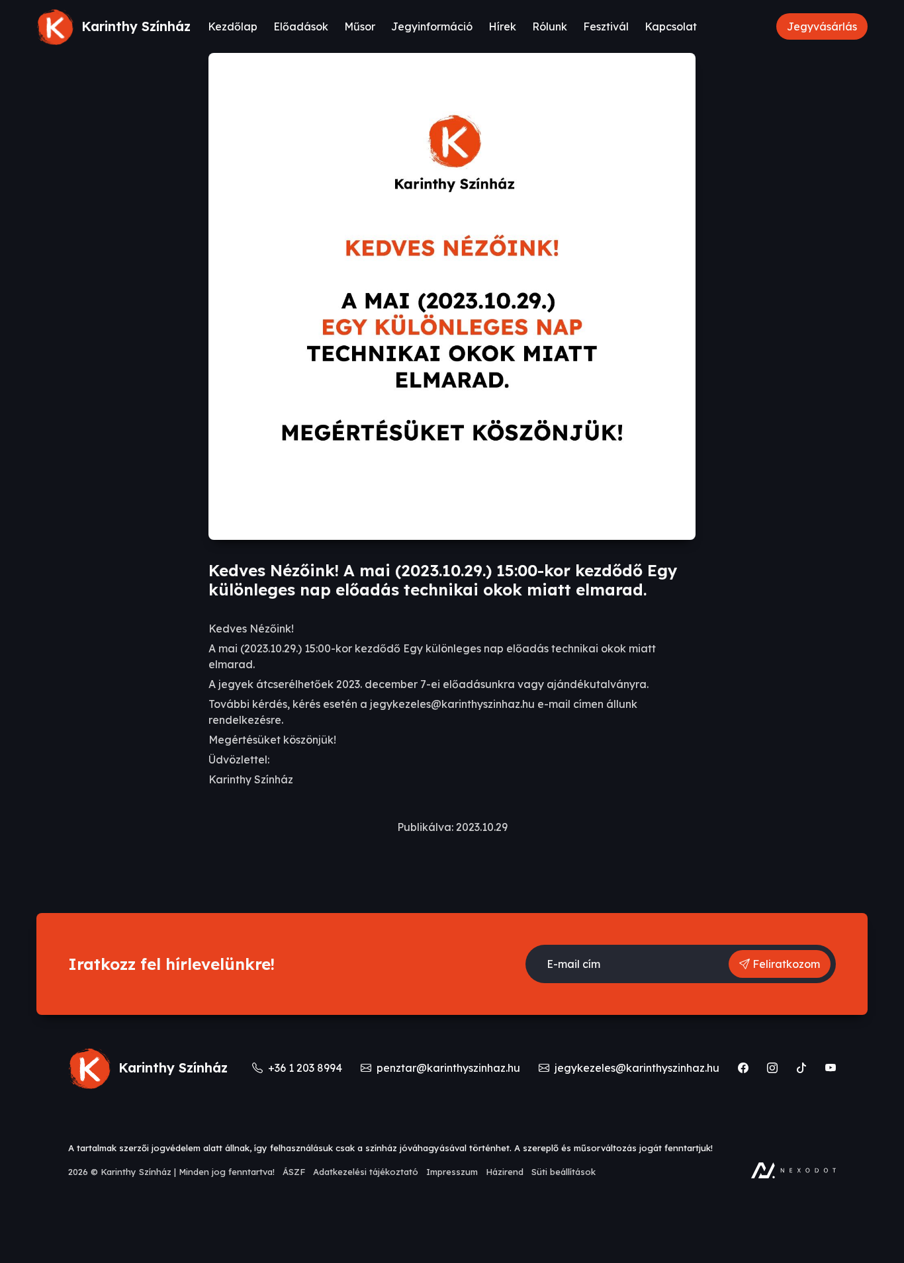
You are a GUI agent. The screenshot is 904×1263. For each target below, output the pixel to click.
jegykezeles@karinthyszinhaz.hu (635, 1067)
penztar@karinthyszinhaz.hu (447, 1067)
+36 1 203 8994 (304, 1067)
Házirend (504, 1171)
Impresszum (452, 1171)
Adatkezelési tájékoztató (365, 1171)
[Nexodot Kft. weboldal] (793, 1170)
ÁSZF (294, 1171)
